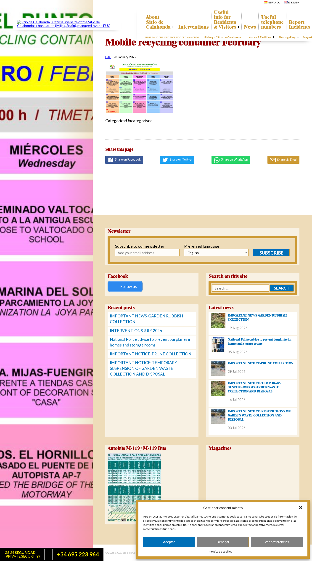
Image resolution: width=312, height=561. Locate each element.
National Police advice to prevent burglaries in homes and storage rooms (259, 341)
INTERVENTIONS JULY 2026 (136, 330)
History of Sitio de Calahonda (222, 37)
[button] (300, 507)
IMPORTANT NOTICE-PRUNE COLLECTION (150, 354)
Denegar (223, 542)
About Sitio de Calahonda (158, 22)
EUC (108, 57)
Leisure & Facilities (259, 37)
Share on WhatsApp (234, 159)
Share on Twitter (180, 159)
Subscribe (271, 252)
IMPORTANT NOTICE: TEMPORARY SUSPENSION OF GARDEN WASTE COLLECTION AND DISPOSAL (143, 368)
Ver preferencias (277, 542)
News (250, 27)
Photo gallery (287, 37)
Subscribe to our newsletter (137, 246)
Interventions (193, 27)
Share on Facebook (127, 159)
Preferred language (201, 246)
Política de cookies (220, 551)
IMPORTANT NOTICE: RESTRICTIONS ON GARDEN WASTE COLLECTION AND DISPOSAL (259, 415)
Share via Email (286, 159)
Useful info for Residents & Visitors (225, 20)
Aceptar (169, 542)
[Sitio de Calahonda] (66, 25)
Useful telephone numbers (272, 22)
